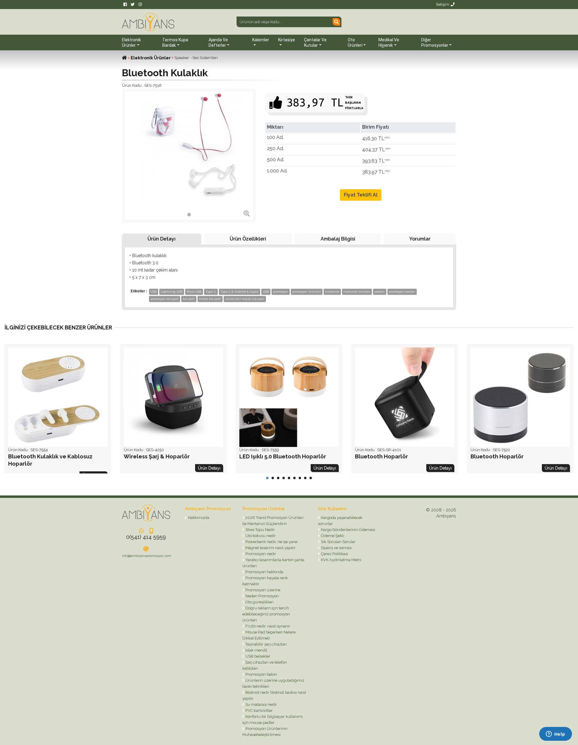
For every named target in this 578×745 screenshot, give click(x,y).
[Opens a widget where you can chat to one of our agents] (555, 734)
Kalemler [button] (260, 39)
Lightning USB (171, 291)
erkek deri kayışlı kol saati (244, 298)
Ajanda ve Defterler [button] (218, 42)
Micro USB (194, 291)
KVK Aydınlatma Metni (340, 560)
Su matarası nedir (260, 704)
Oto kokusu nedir (260, 535)
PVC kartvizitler (258, 710)
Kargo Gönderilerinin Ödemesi (347, 529)
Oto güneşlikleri (259, 602)
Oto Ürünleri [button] (355, 42)
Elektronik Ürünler (151, 57)
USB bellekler (257, 656)
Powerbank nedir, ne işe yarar (271, 541)
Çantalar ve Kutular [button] (315, 42)
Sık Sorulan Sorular (338, 541)
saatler (379, 291)
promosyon (280, 291)
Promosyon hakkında (263, 572)
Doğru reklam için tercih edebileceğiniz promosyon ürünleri (266, 614)
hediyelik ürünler (356, 291)
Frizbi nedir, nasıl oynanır (267, 626)
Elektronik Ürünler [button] (131, 42)
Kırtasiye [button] (286, 39)
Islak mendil (255, 650)
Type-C (211, 291)
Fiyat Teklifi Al (361, 195)
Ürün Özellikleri (248, 239)
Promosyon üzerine (262, 590)
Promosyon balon (260, 674)
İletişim (442, 4)
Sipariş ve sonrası (336, 547)
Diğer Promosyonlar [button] (434, 42)
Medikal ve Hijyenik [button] (388, 42)
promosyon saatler (402, 291)
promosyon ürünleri (306, 291)
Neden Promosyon (261, 596)
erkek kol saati (210, 298)
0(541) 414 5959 (146, 537)
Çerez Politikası (334, 554)
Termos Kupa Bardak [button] (175, 42)
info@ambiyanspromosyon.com (146, 556)
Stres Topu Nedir (259, 529)
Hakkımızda (198, 517)
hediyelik (332, 291)
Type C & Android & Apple (239, 291)
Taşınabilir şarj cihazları (265, 644)
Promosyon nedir (260, 554)
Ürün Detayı (162, 239)
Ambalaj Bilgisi (338, 239)
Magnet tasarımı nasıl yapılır (270, 547)
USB (154, 291)
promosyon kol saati (165, 298)
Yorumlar (419, 239)
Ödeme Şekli (332, 535)
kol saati (189, 298)
